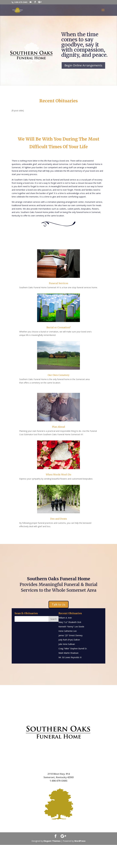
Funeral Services (58, 283)
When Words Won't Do (58, 474)
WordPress (79, 841)
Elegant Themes (52, 841)
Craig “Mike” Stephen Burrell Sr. (72, 648)
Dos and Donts (58, 518)
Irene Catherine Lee (67, 631)
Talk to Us (58, 604)
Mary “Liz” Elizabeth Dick (69, 622)
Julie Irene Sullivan (66, 644)
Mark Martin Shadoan (68, 653)
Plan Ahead (58, 426)
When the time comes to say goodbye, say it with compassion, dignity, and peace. (84, 44)
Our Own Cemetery (58, 375)
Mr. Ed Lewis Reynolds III (69, 657)
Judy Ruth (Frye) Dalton (69, 639)
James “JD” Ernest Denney (70, 635)
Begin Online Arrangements (83, 65)
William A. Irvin (65, 617)
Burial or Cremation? (59, 327)
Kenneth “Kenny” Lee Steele (71, 626)
